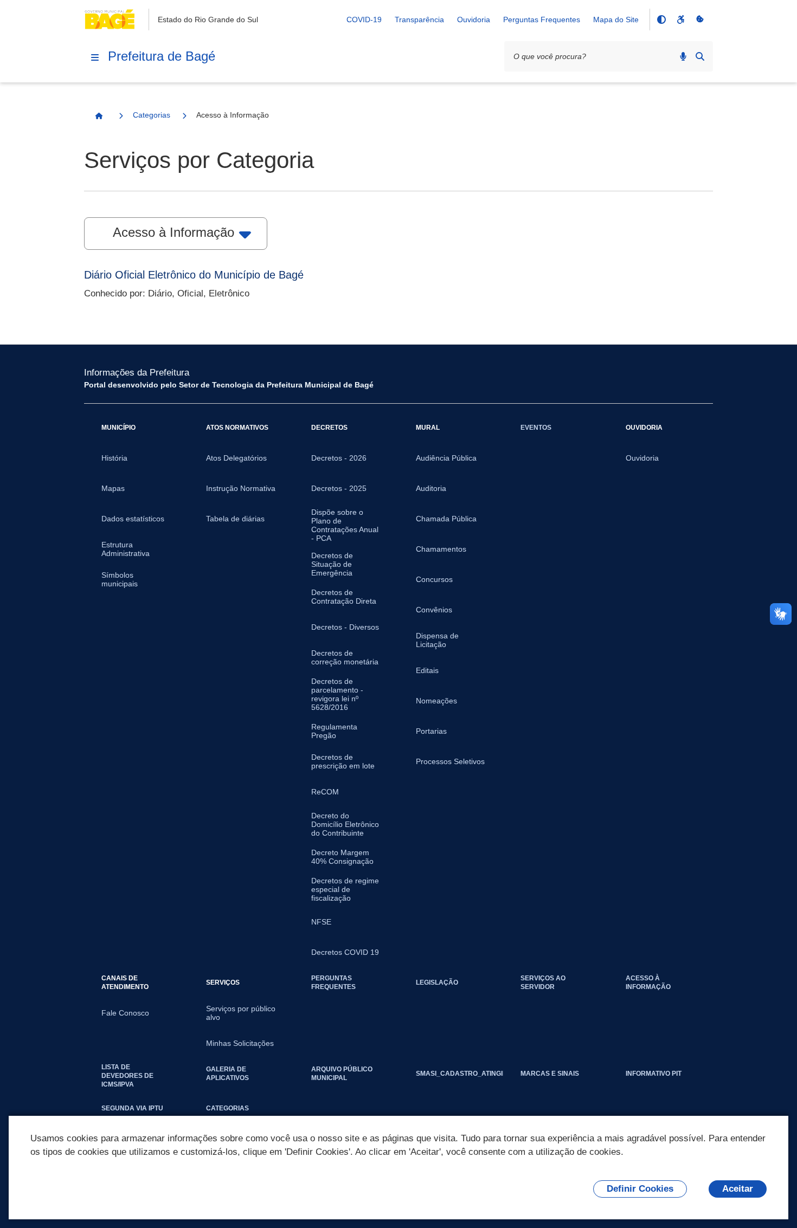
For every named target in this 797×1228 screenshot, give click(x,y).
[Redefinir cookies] (700, 19)
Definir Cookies (640, 1189)
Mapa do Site (616, 19)
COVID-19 (364, 19)
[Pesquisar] (700, 56)
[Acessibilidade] (680, 19)
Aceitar (737, 1189)
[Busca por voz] (683, 56)
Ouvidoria (473, 19)
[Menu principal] (95, 57)
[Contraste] (661, 19)
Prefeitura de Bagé (161, 56)
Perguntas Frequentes (541, 19)
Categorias (151, 115)
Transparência (419, 19)
